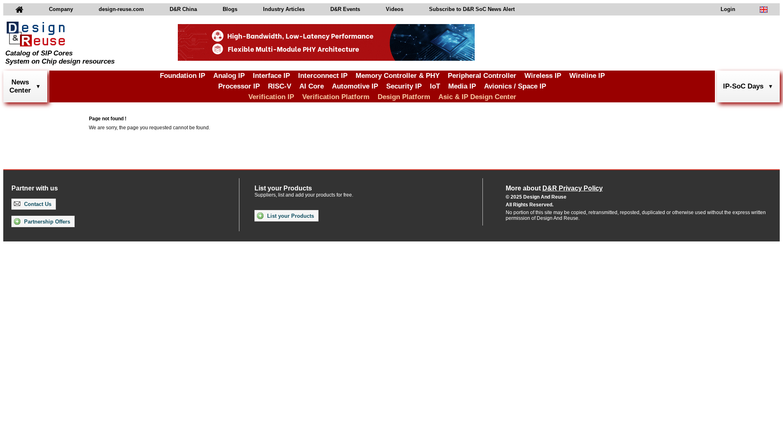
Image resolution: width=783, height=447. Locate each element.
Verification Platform (335, 97)
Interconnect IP (322, 76)
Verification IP (271, 97)
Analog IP (229, 76)
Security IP (404, 86)
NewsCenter (20, 86)
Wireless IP (542, 76)
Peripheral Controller (482, 76)
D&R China (183, 9)
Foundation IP (182, 76)
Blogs (230, 9)
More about (554, 188)
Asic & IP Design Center (477, 97)
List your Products (289, 216)
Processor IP (239, 86)
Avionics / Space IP (515, 86)
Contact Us (36, 204)
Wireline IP (587, 76)
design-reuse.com (121, 9)
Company (61, 9)
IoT (435, 86)
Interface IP (271, 76)
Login (728, 9)
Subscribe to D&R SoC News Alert (472, 9)
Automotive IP (355, 86)
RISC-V (279, 86)
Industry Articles (284, 9)
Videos (394, 9)
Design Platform (404, 97)
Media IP (462, 86)
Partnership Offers (46, 222)
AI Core (311, 86)
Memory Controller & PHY (398, 76)
